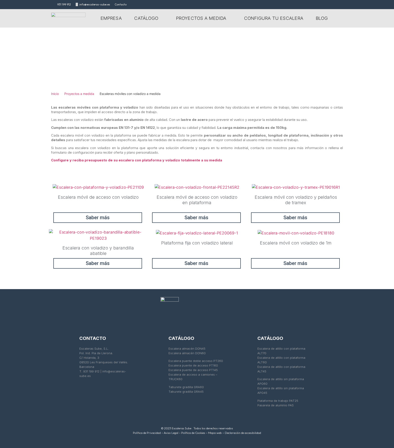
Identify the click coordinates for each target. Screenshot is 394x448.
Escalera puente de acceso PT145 (193, 370)
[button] (149, 18)
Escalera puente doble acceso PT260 (195, 361)
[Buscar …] (339, 17)
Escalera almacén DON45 (186, 348)
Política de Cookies (193, 433)
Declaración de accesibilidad (243, 433)
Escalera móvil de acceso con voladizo (98, 197)
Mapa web (215, 433)
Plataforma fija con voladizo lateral (197, 243)
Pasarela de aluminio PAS (275, 405)
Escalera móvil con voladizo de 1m (296, 243)
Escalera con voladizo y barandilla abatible (98, 250)
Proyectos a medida (79, 94)
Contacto (121, 4)
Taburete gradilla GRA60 (186, 387)
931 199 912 (64, 4)
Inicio (55, 94)
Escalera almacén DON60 (187, 353)
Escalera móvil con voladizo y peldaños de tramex (296, 199)
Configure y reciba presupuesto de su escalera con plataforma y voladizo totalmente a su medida (136, 160)
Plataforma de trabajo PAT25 (277, 400)
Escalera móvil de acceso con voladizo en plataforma (197, 199)
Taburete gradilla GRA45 (186, 391)
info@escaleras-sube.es (94, 4)
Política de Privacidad (147, 433)
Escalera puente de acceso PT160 (193, 365)
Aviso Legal (171, 433)
